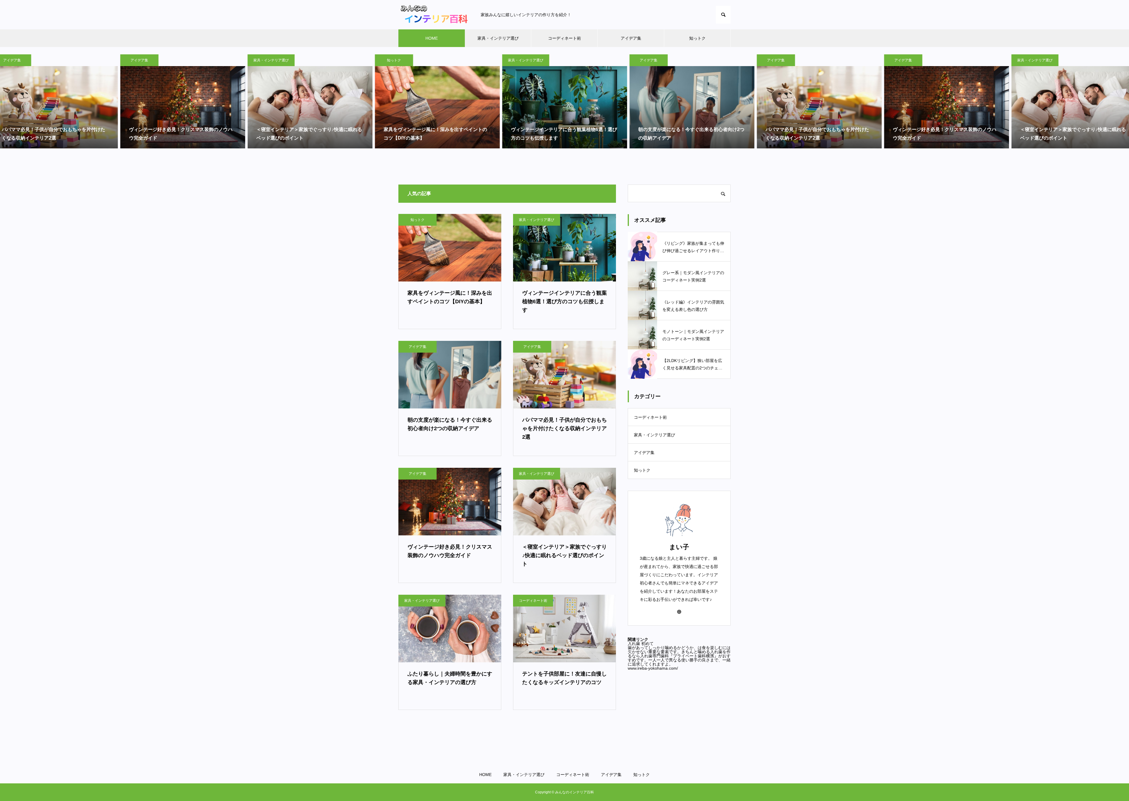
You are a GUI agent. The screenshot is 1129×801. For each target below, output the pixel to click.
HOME (431, 38)
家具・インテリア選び (498, 38)
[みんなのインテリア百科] (433, 14)
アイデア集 (631, 38)
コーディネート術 (564, 38)
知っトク (697, 38)
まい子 (679, 547)
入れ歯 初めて (641, 643)
